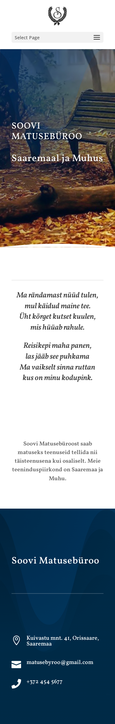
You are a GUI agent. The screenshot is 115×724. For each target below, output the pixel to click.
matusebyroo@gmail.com (60, 663)
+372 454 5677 (45, 682)
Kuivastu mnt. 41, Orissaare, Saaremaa (63, 641)
